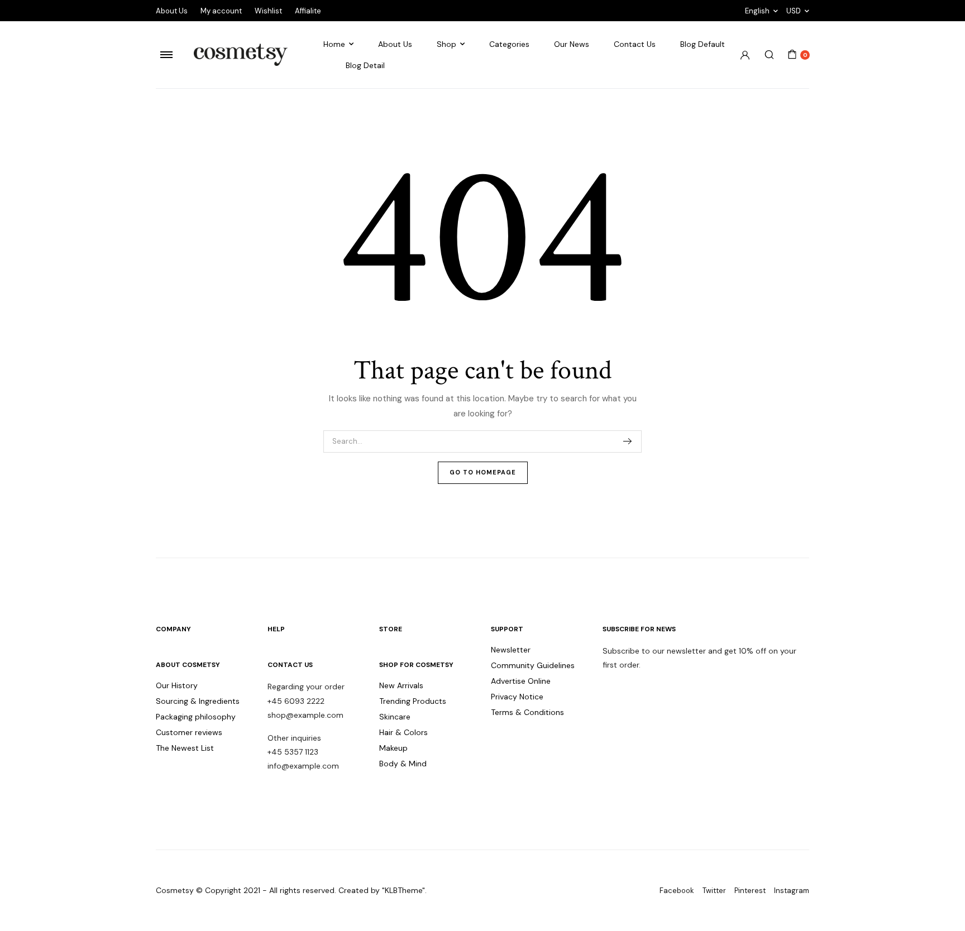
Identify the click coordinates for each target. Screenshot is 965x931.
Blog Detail (365, 65)
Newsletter (511, 650)
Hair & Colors (403, 732)
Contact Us (635, 44)
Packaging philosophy (196, 717)
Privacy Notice (517, 697)
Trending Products (412, 701)
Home (334, 44)
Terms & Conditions (527, 712)
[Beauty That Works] (241, 55)
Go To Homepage (483, 472)
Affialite (308, 11)
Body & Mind (403, 764)
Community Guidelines (533, 665)
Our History (177, 685)
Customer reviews (189, 732)
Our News (571, 44)
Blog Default (702, 44)
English (757, 11)
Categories (509, 44)
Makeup (393, 748)
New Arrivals (401, 685)
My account (221, 11)
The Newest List (185, 748)
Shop (446, 44)
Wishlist (268, 11)
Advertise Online (521, 681)
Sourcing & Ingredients (198, 701)
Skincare (394, 717)
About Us (172, 11)
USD (793, 11)
